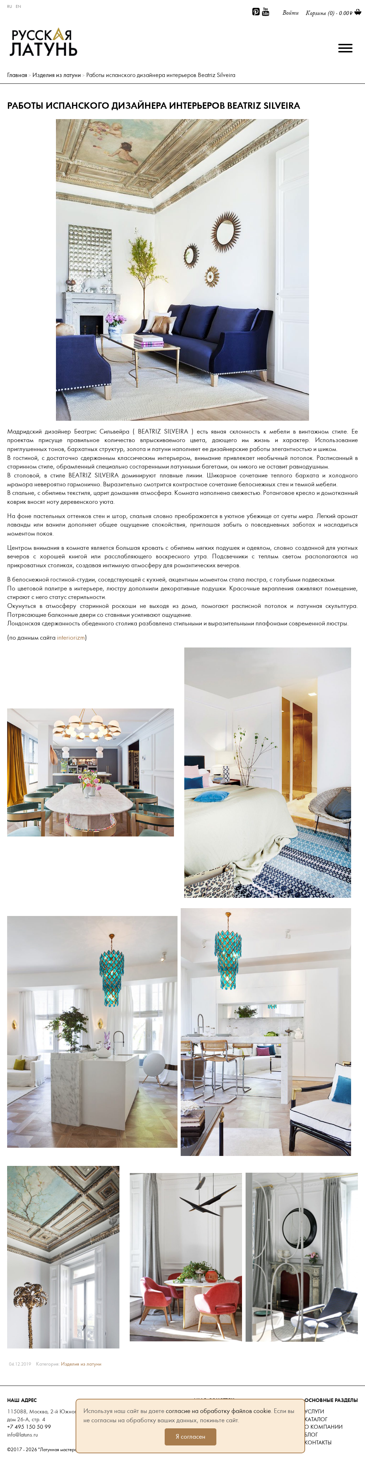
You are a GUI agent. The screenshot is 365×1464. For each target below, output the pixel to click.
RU (9, 6)
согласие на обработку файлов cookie (218, 1411)
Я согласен (190, 1436)
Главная (17, 75)
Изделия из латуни (56, 75)
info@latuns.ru (22, 1435)
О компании (323, 1427)
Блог (311, 1435)
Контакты (317, 1442)
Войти (291, 12)
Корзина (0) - (327, 13)
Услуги (314, 1411)
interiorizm (71, 637)
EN (18, 6)
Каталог (315, 1419)
